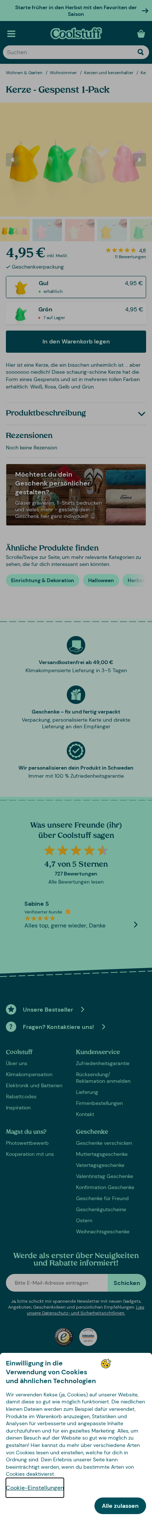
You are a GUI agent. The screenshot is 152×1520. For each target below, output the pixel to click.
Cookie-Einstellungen (35, 1488)
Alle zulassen (120, 1506)
